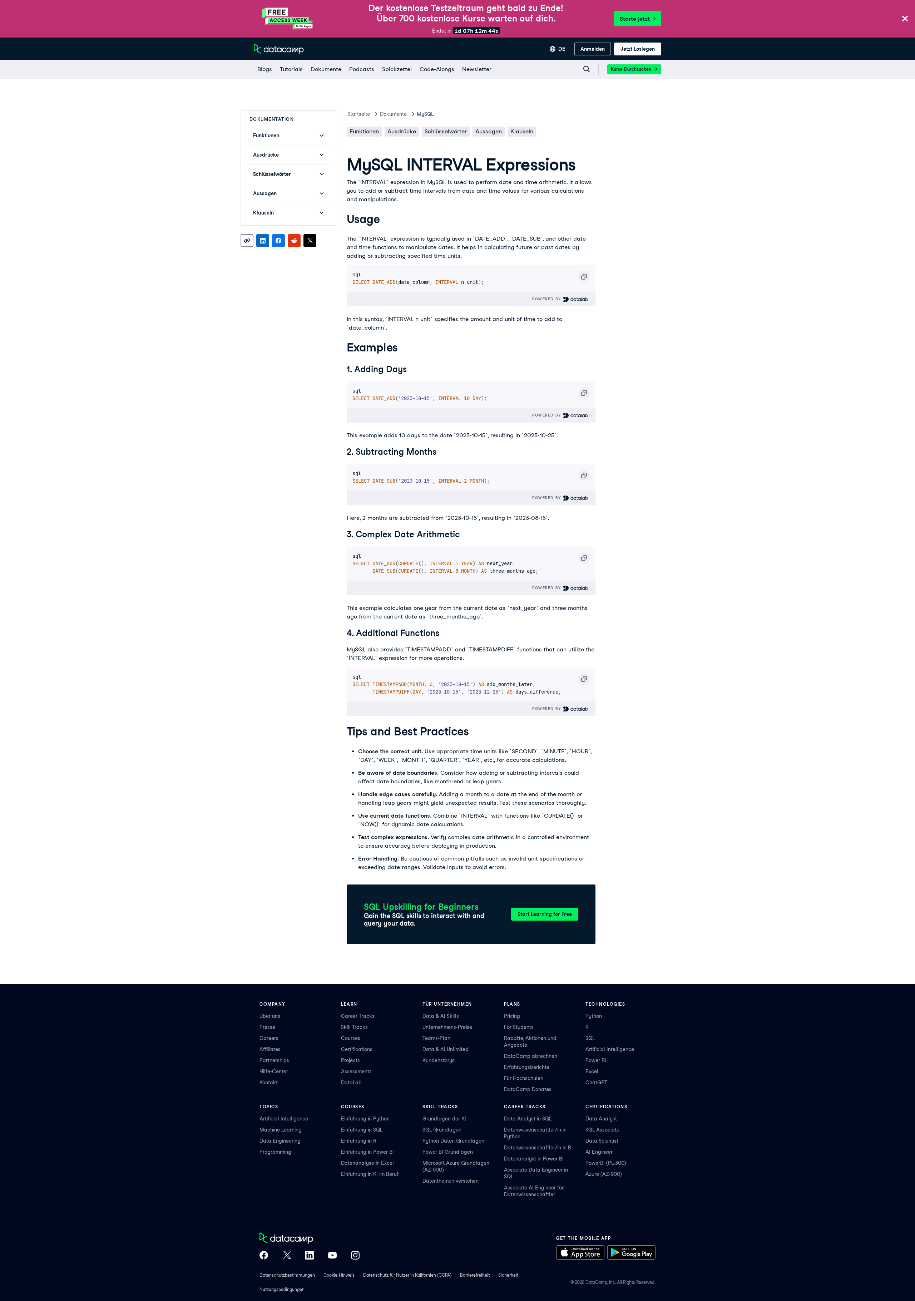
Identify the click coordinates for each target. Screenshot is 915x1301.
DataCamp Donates (528, 1089)
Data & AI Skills (440, 1016)
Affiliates (270, 1049)
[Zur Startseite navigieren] (279, 49)
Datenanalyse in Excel (367, 1163)
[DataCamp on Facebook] (263, 1256)
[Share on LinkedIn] (262, 240)
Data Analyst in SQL (528, 1119)
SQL (590, 1038)
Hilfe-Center (273, 1071)
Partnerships (274, 1060)
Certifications (356, 1049)
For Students (519, 1027)
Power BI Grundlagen (447, 1152)
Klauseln (521, 131)
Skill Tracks (354, 1027)
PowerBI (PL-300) (605, 1163)
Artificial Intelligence (609, 1049)
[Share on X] (309, 240)
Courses (350, 1038)
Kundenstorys (438, 1060)
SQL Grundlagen (441, 1130)
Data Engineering (280, 1141)
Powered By (547, 299)
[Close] (905, 19)
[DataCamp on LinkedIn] (309, 1256)
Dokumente (393, 114)
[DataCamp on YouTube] (332, 1256)
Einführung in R (358, 1141)
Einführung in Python (365, 1119)
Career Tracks (358, 1016)
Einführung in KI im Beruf (370, 1174)
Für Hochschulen (523, 1078)
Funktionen (364, 131)
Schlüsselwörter (446, 131)
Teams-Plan (436, 1038)
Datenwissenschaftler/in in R (537, 1147)
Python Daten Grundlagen (453, 1141)
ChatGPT (596, 1082)
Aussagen (488, 131)
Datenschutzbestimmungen (287, 1275)
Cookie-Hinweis (339, 1275)
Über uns (269, 1016)
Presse (267, 1027)
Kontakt (268, 1082)
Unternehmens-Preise (447, 1027)
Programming (275, 1152)
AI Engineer (599, 1152)
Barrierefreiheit (475, 1275)
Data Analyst (601, 1119)
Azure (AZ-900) (603, 1174)
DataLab (351, 1082)
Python (593, 1016)
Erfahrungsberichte (526, 1067)
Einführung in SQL (361, 1130)
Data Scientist (601, 1141)
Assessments (356, 1071)
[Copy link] (247, 240)
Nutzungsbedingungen (282, 1289)
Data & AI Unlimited (445, 1049)
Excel (591, 1071)
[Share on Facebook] (278, 240)
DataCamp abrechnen (530, 1056)
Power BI (595, 1060)
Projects (350, 1060)
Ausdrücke (401, 131)
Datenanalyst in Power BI (534, 1159)
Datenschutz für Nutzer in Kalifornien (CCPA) (407, 1275)
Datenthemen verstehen (450, 1181)
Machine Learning (280, 1130)
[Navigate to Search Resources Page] (586, 69)
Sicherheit (508, 1275)
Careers (268, 1038)
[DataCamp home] (309, 1238)
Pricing (512, 1016)
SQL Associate (602, 1130)
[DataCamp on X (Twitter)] (286, 1256)
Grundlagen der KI (444, 1119)
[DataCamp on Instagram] (355, 1256)
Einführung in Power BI (367, 1152)
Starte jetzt (635, 18)
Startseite (358, 114)
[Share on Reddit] (294, 240)
